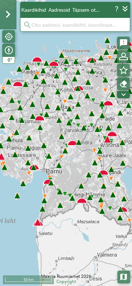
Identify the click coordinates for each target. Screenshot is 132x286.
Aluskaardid (124, 276)
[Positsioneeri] (8, 36)
